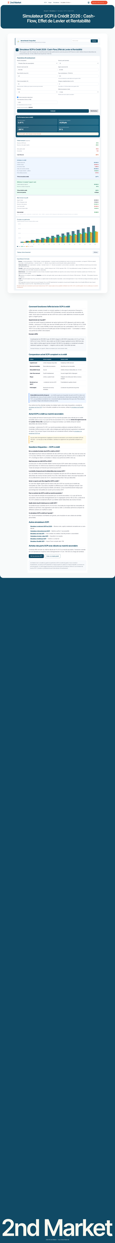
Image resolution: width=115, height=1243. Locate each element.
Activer (94, 41)
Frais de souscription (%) (30, 84)
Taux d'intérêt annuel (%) (22, 73)
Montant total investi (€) (22, 67)
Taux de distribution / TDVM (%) (69, 76)
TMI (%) (19, 89)
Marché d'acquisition (21, 60)
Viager (50, 2)
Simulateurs (56, 2)
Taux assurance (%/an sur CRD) (24, 102)
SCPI (45, 2)
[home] (22, 2)
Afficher (96, 252)
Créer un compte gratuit (52, 556)
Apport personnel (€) (63, 67)
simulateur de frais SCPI (35, 407)
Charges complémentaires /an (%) (68, 84)
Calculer (53, 111)
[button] (66, 2)
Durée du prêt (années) (63, 60)
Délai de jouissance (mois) (66, 92)
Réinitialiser (94, 111)
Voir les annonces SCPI (36, 556)
